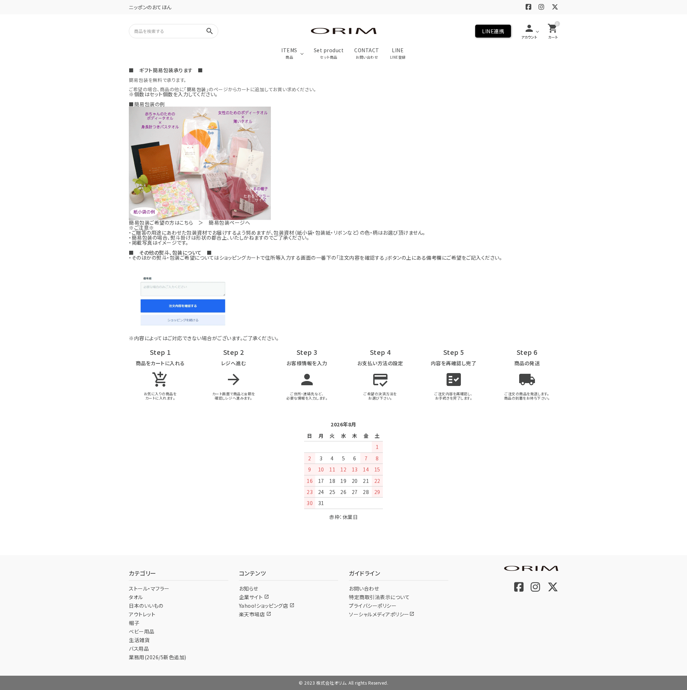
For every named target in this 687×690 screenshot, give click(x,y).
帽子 (134, 622)
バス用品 (139, 648)
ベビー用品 (142, 631)
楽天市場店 (255, 614)
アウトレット (142, 614)
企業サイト (254, 597)
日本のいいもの (146, 605)
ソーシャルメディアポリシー (381, 614)
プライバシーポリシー (372, 605)
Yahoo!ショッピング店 (266, 605)
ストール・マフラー (149, 588)
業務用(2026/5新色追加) (157, 657)
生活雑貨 (139, 639)
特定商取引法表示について (379, 597)
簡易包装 (196, 89)
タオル (136, 597)
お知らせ (248, 588)
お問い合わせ (364, 588)
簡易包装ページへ (229, 222)
